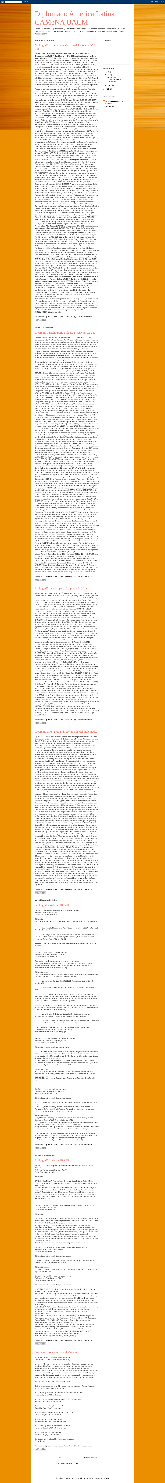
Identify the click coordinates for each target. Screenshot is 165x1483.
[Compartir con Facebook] (43, 320)
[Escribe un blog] (38, 320)
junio (109, 75)
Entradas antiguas (90, 1458)
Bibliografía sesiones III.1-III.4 (53, 1160)
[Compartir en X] (40, 320)
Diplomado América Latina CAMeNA (115, 103)
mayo (110, 85)
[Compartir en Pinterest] (45, 320)
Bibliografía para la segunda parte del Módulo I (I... (114, 79)
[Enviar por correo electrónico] (36, 320)
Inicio (60, 1458)
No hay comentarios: (86, 317)
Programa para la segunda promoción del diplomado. (66, 731)
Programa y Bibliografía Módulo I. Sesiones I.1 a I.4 (65, 332)
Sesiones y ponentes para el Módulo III (57, 1352)
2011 (107, 89)
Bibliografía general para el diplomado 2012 (61, 588)
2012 (107, 72)
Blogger (106, 1478)
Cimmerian (84, 1478)
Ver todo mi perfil (109, 107)
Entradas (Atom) (72, 1463)
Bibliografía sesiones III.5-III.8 (53, 905)
